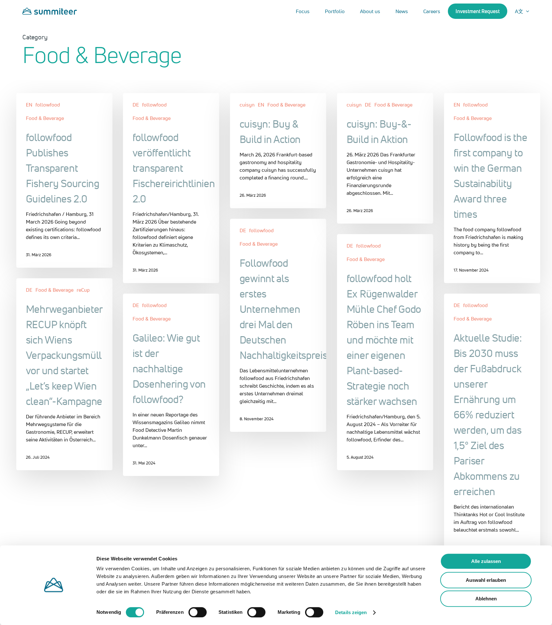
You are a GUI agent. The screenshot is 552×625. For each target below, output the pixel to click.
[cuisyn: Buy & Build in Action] (278, 150)
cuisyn (247, 104)
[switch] (197, 612)
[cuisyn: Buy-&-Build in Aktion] (385, 158)
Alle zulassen (486, 561)
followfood (47, 104)
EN (29, 104)
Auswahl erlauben (486, 580)
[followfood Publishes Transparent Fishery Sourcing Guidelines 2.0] (64, 180)
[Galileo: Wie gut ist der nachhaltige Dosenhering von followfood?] (171, 385)
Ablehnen (486, 598)
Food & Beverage (45, 118)
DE (136, 104)
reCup (83, 290)
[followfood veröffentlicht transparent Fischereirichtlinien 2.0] (171, 188)
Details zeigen (351, 612)
